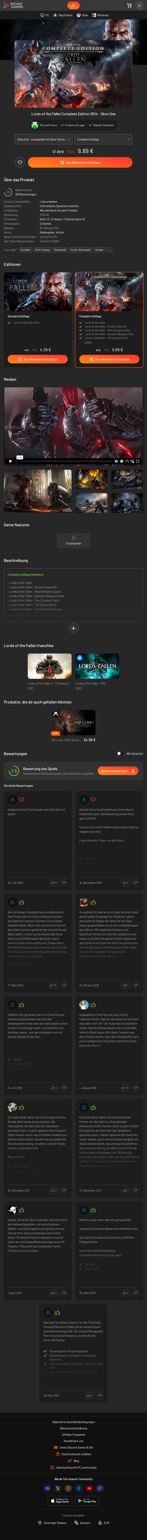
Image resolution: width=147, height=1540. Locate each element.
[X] (58, 1488)
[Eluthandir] (12, 1210)
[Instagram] (68, 1488)
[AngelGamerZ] (48, 1312)
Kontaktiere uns (73, 1441)
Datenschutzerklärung (73, 1428)
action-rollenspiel (81, 249)
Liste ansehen (48, 201)
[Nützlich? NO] (64, 882)
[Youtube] (89, 1488)
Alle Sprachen (134, 753)
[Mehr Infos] (38, 836)
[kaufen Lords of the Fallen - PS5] (97, 666)
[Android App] (87, 1501)
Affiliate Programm (73, 1434)
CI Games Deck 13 (74, 219)
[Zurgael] (12, 1005)
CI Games (56, 219)
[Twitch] (100, 1488)
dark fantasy (42, 249)
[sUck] (84, 1005)
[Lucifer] (84, 902)
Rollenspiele (47, 232)
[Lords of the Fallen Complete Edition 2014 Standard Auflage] (38, 313)
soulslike (25, 249)
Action (60, 232)
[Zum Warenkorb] (129, 5)
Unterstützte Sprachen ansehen (59, 206)
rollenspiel (60, 249)
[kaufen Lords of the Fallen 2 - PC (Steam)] (50, 666)
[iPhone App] (60, 1501)
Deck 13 (44, 219)
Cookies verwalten (73, 1515)
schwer (99, 249)
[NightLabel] (12, 902)
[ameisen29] (84, 1107)
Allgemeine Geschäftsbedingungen (73, 1422)
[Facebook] (79, 1488)
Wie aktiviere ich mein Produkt (59, 210)
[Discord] (47, 1488)
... (109, 249)
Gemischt (46, 236)
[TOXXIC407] (84, 1210)
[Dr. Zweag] (12, 1107)
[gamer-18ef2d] (12, 800)
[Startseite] (13, 5)
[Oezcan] (84, 800)
